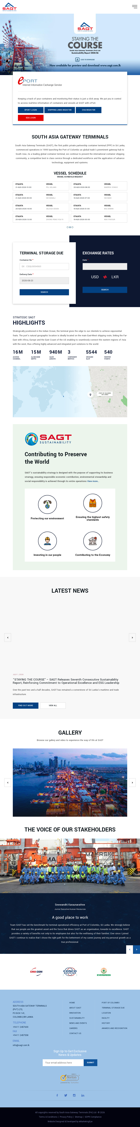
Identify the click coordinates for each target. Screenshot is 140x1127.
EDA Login (31, 118)
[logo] (10, 7)
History (106, 1023)
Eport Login (31, 110)
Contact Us (75, 1033)
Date (85, 260)
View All (53, 705)
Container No (26, 260)
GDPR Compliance (93, 1117)
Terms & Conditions (48, 1117)
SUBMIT (90, 1062)
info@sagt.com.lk (21, 1045)
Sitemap (78, 1117)
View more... (93, 481)
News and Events (78, 1023)
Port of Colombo (111, 1003)
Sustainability (77, 1018)
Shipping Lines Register (60, 110)
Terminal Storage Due (113, 1008)
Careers (73, 1028)
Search (44, 292)
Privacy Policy (66, 1117)
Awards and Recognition (114, 1028)
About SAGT (75, 1008)
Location (106, 1013)
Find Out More (25, 705)
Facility (105, 1018)
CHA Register (88, 110)
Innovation (75, 1013)
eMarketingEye (85, 1121)
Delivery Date (26, 274)
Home (72, 1003)
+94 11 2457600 (20, 1027)
